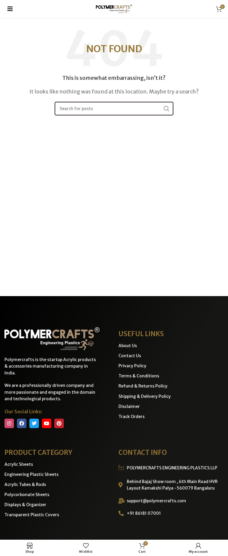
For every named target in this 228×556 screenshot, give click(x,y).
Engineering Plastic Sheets (31, 474)
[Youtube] (46, 423)
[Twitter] (34, 423)
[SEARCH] (166, 108)
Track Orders (131, 416)
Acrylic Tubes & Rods (25, 484)
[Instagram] (9, 423)
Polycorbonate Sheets (26, 494)
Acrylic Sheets (18, 464)
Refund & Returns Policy (142, 386)
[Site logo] (114, 8)
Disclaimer (129, 406)
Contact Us (129, 355)
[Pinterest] (59, 423)
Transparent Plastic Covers (31, 514)
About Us (127, 345)
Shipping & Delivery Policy (144, 396)
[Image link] (51, 338)
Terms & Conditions (138, 376)
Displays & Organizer (25, 504)
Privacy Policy (132, 365)
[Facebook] (21, 423)
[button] (10, 9)
